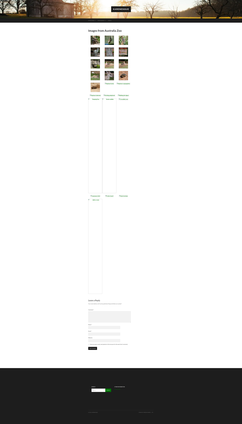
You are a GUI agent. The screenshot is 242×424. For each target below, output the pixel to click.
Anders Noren (147, 412)
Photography (101, 20)
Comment (91, 309)
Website (90, 337)
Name (90, 324)
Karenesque (121, 9)
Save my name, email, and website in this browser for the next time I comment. (109, 344)
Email (90, 331)
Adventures (91, 20)
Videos (109, 20)
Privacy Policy (117, 389)
